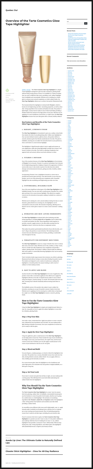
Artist (69, 126)
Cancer (69, 136)
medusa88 (69, 293)
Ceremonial (70, 139)
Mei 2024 (70, 105)
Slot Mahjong (70, 273)
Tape (11, 100)
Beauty (7, 97)
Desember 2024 (71, 95)
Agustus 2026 (71, 70)
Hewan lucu (70, 173)
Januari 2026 (71, 78)
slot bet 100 (69, 256)
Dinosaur (70, 150)
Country (69, 145)
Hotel (69, 178)
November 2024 (71, 96)
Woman (69, 245)
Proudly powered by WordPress (18, 463)
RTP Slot (69, 259)
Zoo (69, 246)
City (69, 142)
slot (68, 288)
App (69, 125)
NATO (69, 206)
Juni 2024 (70, 103)
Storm (69, 228)
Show (69, 222)
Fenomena (70, 158)
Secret (69, 219)
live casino (69, 265)
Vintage (69, 239)
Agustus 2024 (71, 100)
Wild (69, 242)
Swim (69, 229)
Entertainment (71, 153)
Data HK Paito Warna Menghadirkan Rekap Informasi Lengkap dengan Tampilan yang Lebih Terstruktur (77, 39)
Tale (69, 231)
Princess (70, 215)
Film (69, 160)
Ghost (69, 169)
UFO (69, 236)
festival (69, 159)
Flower (69, 162)
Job (68, 188)
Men (69, 200)
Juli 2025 (70, 85)
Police (69, 210)
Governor (70, 170)
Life (69, 195)
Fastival (69, 156)
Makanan (70, 196)
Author (69, 127)
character (70, 140)
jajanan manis (71, 185)
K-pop (69, 189)
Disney (69, 152)
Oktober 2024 (71, 98)
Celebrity (70, 137)
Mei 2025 (70, 88)
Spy (69, 226)
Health (69, 172)
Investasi (70, 182)
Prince (69, 213)
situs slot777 (70, 279)
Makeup (69, 198)
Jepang (69, 186)
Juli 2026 (70, 72)
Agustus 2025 (71, 83)
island (69, 183)
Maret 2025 (70, 90)
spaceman (70, 223)
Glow (7, 99)
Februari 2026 (71, 76)
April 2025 (70, 89)
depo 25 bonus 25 (71, 282)
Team (69, 232)
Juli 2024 (70, 102)
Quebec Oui (11, 10)
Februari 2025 (71, 92)
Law (69, 193)
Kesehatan (70, 190)
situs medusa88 (70, 290)
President (70, 212)
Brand (69, 135)
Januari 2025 (71, 93)
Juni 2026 (70, 73)
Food (69, 163)
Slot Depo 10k (70, 262)
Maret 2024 (70, 108)
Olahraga (70, 208)
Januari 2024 (71, 110)
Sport (69, 225)
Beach (69, 129)
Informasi (70, 180)
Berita (69, 132)
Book (69, 133)
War (69, 241)
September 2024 (71, 99)
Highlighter (11, 99)
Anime (69, 123)
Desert (69, 149)
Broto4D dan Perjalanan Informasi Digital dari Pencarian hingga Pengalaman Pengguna (77, 35)
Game (69, 166)
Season (69, 218)
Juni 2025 (70, 86)
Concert (69, 143)
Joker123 (69, 270)
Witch (69, 243)
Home (69, 176)
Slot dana (69, 268)
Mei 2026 (70, 75)
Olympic (70, 209)
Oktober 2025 (71, 82)
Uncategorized (71, 238)
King (69, 192)
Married (69, 199)
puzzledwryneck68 (10, 93)
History (69, 175)
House (69, 179)
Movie (69, 203)
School (69, 216)
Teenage (70, 233)
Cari (68, 21)
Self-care (70, 220)
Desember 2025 (71, 79)
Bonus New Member (71, 276)
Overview (8, 100)
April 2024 (70, 106)
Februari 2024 (71, 109)
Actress (69, 120)
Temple (69, 235)
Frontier (70, 165)
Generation (70, 168)
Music (69, 205)
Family (69, 155)
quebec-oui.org (26, 89)
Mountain (70, 202)
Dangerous (70, 146)
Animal (69, 122)
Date (69, 147)
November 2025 (71, 80)
